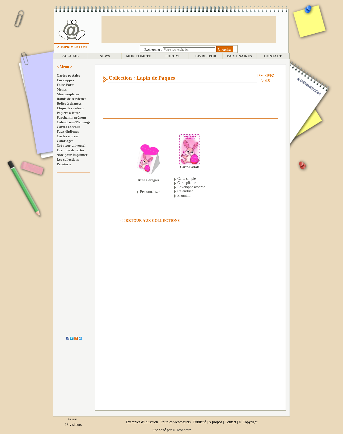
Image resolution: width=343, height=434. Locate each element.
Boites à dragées (69, 103)
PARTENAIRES (239, 56)
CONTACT (273, 56)
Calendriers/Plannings (73, 122)
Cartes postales (68, 75)
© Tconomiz (181, 430)
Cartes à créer (68, 136)
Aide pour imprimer (72, 155)
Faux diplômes (68, 131)
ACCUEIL (70, 56)
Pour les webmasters (176, 422)
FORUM (172, 56)
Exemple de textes (70, 150)
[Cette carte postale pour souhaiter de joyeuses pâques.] (189, 150)
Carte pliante (186, 183)
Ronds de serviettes (71, 99)
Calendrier (185, 191)
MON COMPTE (138, 56)
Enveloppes (65, 80)
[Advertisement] (189, 29)
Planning (183, 195)
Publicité (199, 422)
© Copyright (248, 422)
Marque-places (68, 94)
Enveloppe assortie (191, 187)
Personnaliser (150, 192)
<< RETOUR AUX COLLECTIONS (150, 220)
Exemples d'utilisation (142, 422)
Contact (230, 422)
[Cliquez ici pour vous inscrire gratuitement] (265, 78)
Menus (62, 89)
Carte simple (186, 178)
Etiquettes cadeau (70, 108)
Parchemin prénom (71, 117)
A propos (215, 422)
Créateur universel (71, 145)
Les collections (68, 159)
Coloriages (65, 141)
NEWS (105, 56)
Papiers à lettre (68, 113)
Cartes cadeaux (68, 127)
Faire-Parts (65, 85)
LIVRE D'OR (205, 56)
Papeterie (64, 164)
